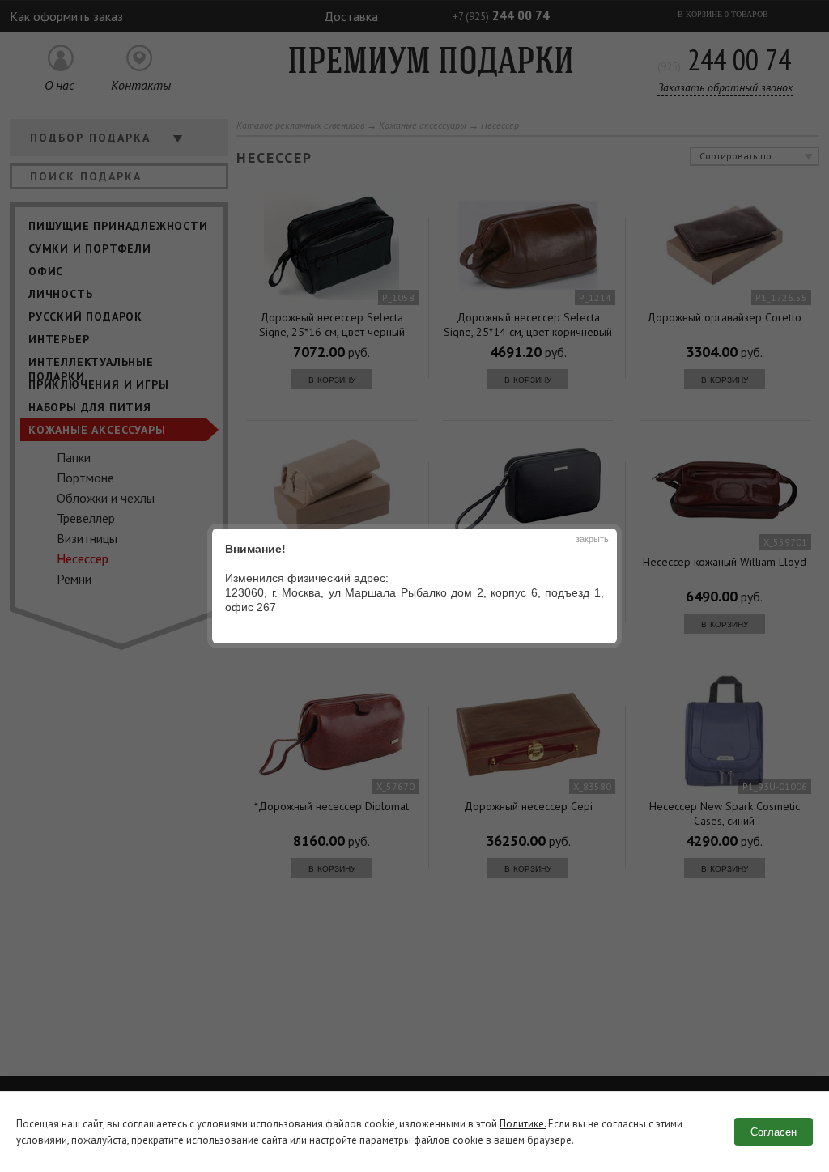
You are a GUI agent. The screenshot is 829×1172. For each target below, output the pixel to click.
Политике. (523, 1124)
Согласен (773, 1132)
